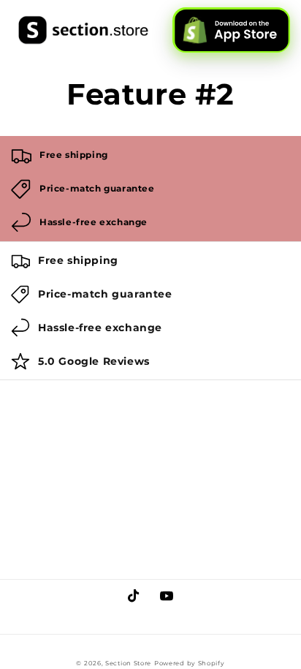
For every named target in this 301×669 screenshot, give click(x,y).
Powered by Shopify (189, 663)
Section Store (128, 663)
